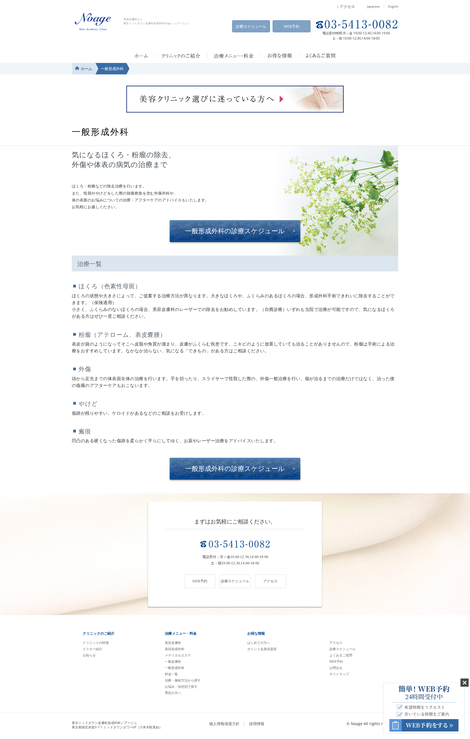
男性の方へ (173, 692)
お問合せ (335, 667)
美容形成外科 (174, 649)
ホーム (86, 68)
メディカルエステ (178, 655)
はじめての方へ (258, 642)
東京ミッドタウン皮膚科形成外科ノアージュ (117, 725)
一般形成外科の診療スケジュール (235, 231)
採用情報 (256, 723)
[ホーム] (141, 56)
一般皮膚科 (173, 661)
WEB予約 (291, 26)
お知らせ (89, 655)
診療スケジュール (251, 26)
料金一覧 (171, 674)
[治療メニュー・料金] (234, 56)
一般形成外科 (174, 667)
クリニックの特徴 (96, 642)
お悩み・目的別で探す (181, 686)
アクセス (335, 642)
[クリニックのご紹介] (180, 56)
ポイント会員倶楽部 (262, 649)
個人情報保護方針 (224, 723)
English (393, 6)
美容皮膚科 (173, 642)
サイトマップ (339, 674)
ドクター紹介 (92, 649)
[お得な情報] (280, 56)
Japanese (373, 6)
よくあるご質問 (340, 655)
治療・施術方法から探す (183, 680)
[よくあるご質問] (320, 55)
